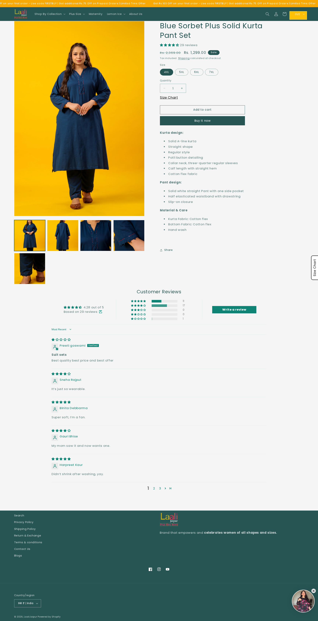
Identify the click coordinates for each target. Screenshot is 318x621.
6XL (196, 72)
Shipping (184, 58)
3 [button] (160, 488)
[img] (61, 339)
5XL (181, 72)
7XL (211, 72)
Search (19, 515)
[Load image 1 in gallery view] (29, 235)
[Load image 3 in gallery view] (95, 235)
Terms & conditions (28, 542)
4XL (166, 72)
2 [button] (154, 488)
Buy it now (202, 121)
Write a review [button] (234, 309)
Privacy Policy (23, 522)
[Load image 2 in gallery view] (62, 235)
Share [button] (168, 250)
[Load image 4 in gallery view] (128, 235)
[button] (49, 14)
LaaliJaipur (30, 616)
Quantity (165, 80)
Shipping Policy (25, 529)
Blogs (18, 555)
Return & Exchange (27, 535)
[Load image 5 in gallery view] (29, 268)
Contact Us (22, 549)
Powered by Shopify (49, 616)
